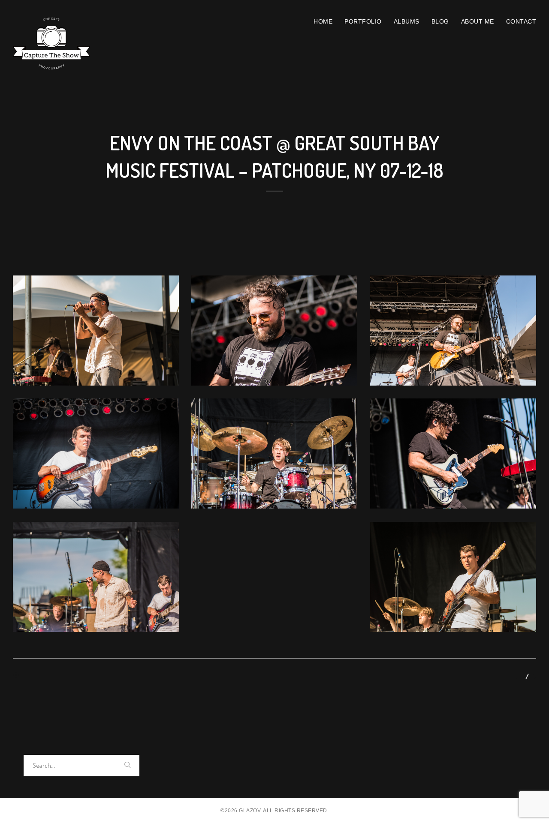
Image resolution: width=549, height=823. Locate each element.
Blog (440, 21)
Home (323, 21)
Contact (521, 21)
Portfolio (363, 21)
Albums (406, 21)
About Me (477, 21)
